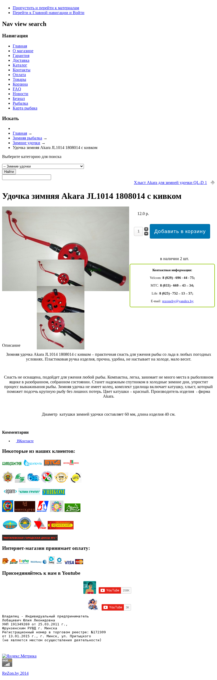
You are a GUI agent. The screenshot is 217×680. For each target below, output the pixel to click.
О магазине (23, 51)
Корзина (20, 84)
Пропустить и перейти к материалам (46, 8)
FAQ (17, 89)
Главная (20, 46)
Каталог (20, 65)
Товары (19, 79)
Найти (9, 172)
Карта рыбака (25, 108)
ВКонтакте (25, 441)
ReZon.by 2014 (15, 673)
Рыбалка (20, 103)
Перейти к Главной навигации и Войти (48, 12)
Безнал (19, 98)
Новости (20, 93)
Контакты (21, 70)
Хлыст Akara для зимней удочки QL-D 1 (170, 182)
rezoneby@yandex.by (178, 301)
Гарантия (21, 55)
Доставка (21, 60)
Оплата (19, 74)
